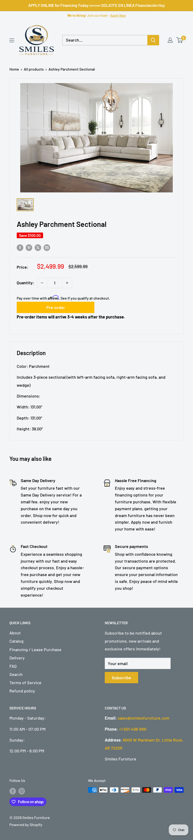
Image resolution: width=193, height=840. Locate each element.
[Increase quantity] (67, 283)
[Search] (153, 40)
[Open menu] (11, 40)
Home (14, 69)
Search (16, 674)
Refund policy (22, 690)
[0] (180, 40)
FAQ (12, 666)
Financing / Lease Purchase (35, 649)
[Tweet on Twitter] (38, 247)
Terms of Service (25, 682)
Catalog (16, 641)
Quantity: (25, 282)
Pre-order (55, 307)
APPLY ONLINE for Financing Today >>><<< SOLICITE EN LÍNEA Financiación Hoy (96, 5)
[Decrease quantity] (42, 283)
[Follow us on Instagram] (21, 790)
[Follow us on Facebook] (12, 790)
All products (34, 69)
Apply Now (118, 15)
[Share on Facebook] (20, 247)
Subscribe (121, 677)
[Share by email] (47, 247)
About (15, 632)
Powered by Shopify (25, 824)
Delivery (17, 657)
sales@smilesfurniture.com (143, 718)
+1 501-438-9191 (132, 729)
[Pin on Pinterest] (29, 247)
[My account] (170, 40)
